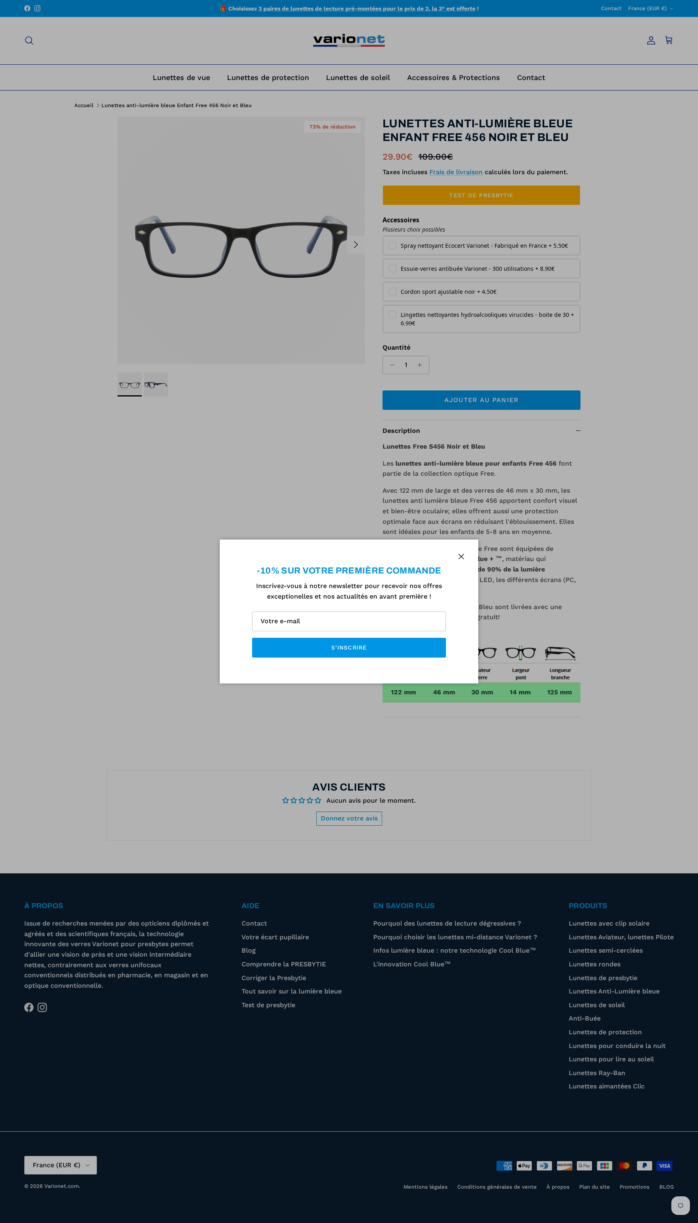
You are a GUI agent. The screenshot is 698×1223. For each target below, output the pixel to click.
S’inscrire (349, 647)
